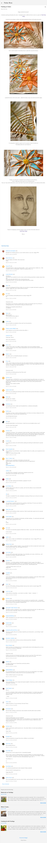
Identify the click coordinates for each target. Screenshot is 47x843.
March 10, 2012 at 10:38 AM (11, 612)
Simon (7, 344)
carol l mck (8, 591)
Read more (43, 803)
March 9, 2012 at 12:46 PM (11, 497)
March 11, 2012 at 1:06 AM (11, 641)
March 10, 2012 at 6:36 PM (11, 634)
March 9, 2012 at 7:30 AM (11, 445)
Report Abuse (23, 840)
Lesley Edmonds (9, 274)
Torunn (7, 701)
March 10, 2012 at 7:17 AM (11, 604)
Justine (7, 321)
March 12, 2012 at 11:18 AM (11, 747)
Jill (6, 494)
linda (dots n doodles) (10, 638)
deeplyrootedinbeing (10, 615)
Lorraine (7, 440)
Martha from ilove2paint (10, 250)
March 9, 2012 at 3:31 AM (11, 324)
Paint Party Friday (5, 245)
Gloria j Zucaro (9, 777)
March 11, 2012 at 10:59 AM (11, 684)
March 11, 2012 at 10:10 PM (11, 732)
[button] (45, 7)
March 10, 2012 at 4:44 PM (11, 619)
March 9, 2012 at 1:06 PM (11, 513)
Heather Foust (9, 544)
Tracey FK (8, 266)
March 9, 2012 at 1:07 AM (11, 290)
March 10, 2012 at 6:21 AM (11, 587)
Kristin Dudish (8, 516)
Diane (7, 313)
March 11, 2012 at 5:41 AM (11, 649)
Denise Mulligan (9, 680)
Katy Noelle (8, 750)
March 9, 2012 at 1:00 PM (11, 505)
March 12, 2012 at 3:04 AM (11, 740)
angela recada (9, 389)
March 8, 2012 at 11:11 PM (11, 262)
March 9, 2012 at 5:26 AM (11, 357)
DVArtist (7, 661)
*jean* (7, 584)
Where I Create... (5, 807)
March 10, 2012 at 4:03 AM (11, 580)
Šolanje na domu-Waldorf (11, 328)
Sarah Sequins (9, 688)
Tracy (7, 361)
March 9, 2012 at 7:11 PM (11, 548)
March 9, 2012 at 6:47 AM (11, 417)
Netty (7, 285)
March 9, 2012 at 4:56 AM (11, 350)
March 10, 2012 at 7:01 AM (11, 594)
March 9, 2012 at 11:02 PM (11, 569)
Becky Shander (9, 645)
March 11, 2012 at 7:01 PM (11, 722)
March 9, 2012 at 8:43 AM (11, 467)
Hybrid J (7, 354)
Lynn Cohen (8, 552)
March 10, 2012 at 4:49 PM (11, 626)
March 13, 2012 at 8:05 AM (11, 762)
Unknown (8, 377)
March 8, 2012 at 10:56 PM (11, 254)
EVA (7, 421)
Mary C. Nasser (9, 458)
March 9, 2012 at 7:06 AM (11, 437)
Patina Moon (8, 3)
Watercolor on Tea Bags (7, 792)
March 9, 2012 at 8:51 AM (11, 475)
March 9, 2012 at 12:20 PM (11, 490)
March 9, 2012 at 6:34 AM (11, 407)
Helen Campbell (9, 449)
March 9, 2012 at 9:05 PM (11, 557)
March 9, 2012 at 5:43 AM (11, 386)
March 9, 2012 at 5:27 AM (11, 366)
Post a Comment (5, 784)
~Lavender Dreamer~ (10, 501)
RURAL (7, 411)
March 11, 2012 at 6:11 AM (11, 658)
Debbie (7, 478)
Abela (7, 396)
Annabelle (8, 572)
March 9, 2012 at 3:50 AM (11, 332)
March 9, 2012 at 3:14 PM (11, 524)
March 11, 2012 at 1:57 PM (11, 712)
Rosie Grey (8, 743)
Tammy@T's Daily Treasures (12, 607)
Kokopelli (7, 736)
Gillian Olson (8, 509)
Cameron (8, 560)
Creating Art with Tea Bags (8, 821)
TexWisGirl (8, 404)
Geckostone (8, 708)
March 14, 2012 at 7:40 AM (11, 781)
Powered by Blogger (23, 837)
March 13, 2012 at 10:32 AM (11, 774)
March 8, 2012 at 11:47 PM (11, 270)
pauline (7, 537)
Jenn (7, 527)
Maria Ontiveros (9, 257)
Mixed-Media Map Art (10, 465)
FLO (7, 293)
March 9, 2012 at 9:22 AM (11, 482)
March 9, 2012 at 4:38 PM (11, 540)
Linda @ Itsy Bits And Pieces (11, 630)
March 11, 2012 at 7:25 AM (11, 666)
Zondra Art (8, 335)
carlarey (7, 470)
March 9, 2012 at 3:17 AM (11, 317)
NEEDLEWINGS (9, 669)
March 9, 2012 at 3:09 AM (11, 309)
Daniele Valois (9, 622)
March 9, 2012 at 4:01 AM (11, 341)
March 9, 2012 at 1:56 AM (11, 298)
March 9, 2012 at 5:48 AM (11, 400)
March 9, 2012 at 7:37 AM (11, 454)
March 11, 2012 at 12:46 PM (11, 705)
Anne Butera (8, 766)
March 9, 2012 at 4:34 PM (11, 533)
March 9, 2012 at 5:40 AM (11, 373)
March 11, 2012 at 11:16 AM (11, 698)
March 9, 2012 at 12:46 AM (11, 282)
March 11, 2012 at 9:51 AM (11, 676)
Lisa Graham (8, 486)
